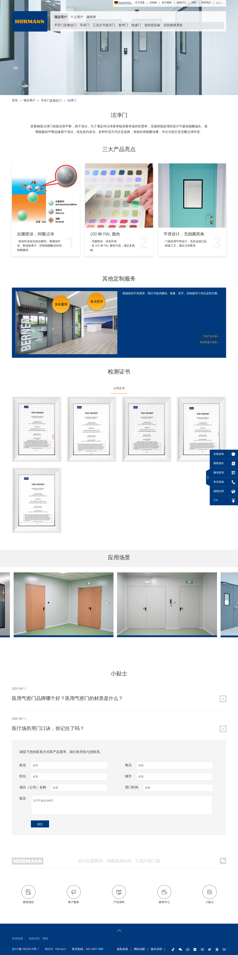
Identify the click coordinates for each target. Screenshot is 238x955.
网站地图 (139, 949)
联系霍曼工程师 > (209, 342)
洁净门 (71, 100)
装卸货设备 (152, 25)
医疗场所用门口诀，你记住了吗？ (48, 728)
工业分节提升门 (104, 25)
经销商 (153, 3)
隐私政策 (122, 949)
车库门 (84, 25)
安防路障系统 (173, 25)
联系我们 (206, 3)
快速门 (136, 25)
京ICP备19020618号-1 (25, 949)
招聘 (194, 3)
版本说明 (156, 949)
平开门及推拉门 (65, 25)
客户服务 (167, 3)
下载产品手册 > (210, 336)
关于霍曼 (140, 3)
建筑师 (91, 17)
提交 (40, 824)
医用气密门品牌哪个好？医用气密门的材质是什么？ (67, 698)
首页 (15, 100)
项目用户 (60, 17)
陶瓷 (45, 938)
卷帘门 (123, 25)
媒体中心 (181, 3)
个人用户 (76, 17)
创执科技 (34, 938)
